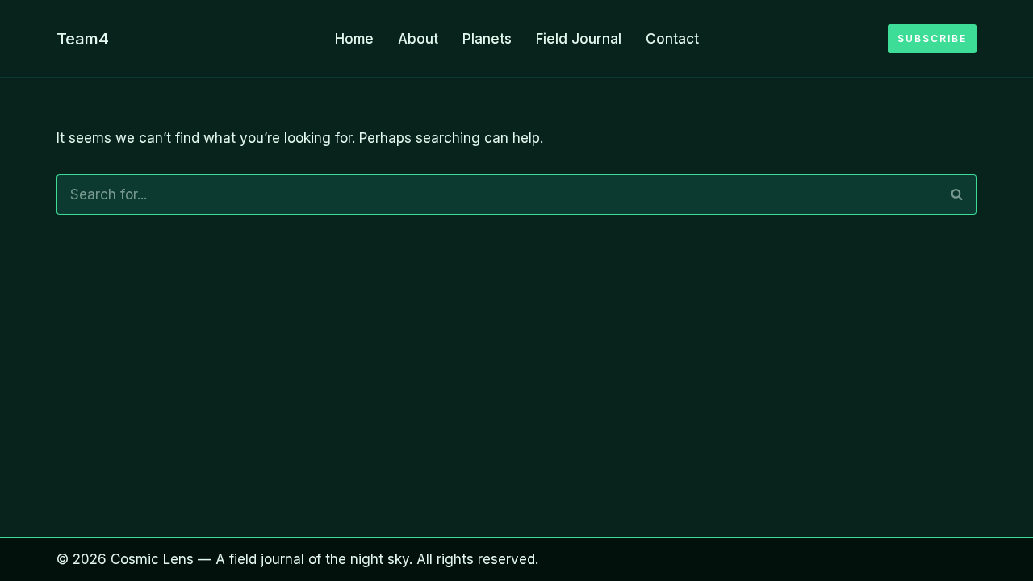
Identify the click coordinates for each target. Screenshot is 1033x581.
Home (354, 39)
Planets (487, 39)
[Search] (957, 194)
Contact (672, 39)
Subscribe (932, 38)
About (418, 39)
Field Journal (578, 39)
